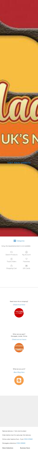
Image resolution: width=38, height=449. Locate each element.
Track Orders (11, 261)
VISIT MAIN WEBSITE (19, 162)
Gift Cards (26, 268)
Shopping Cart (11, 268)
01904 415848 (28, 439)
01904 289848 (20, 443)
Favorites (26, 261)
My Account (26, 255)
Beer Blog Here (19, 372)
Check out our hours (19, 339)
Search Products (12, 255)
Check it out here (19, 305)
